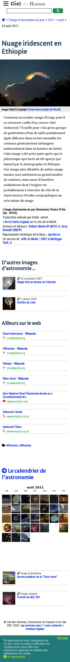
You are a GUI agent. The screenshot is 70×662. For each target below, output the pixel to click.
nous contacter (53, 625)
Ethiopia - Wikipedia (13, 363)
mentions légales (35, 629)
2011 (51, 20)
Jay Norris (53, 234)
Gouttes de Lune (26, 302)
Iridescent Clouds (12, 412)
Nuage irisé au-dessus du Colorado (36, 282)
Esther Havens (35, 109)
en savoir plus (15, 656)
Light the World (52, 109)
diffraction (12, 445)
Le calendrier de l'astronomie (24, 474)
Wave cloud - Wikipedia (16, 378)
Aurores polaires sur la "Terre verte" (37, 576)
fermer (63, 638)
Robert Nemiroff (39, 226)
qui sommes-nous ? (32, 625)
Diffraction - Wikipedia (15, 348)
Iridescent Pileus (12, 427)
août (61, 20)
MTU (54, 226)
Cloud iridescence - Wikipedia (19, 333)
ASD (24, 239)
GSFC (44, 239)
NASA (34, 239)
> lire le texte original (16, 222)
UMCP (17, 230)
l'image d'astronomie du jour (27, 20)
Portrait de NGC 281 (28, 597)
